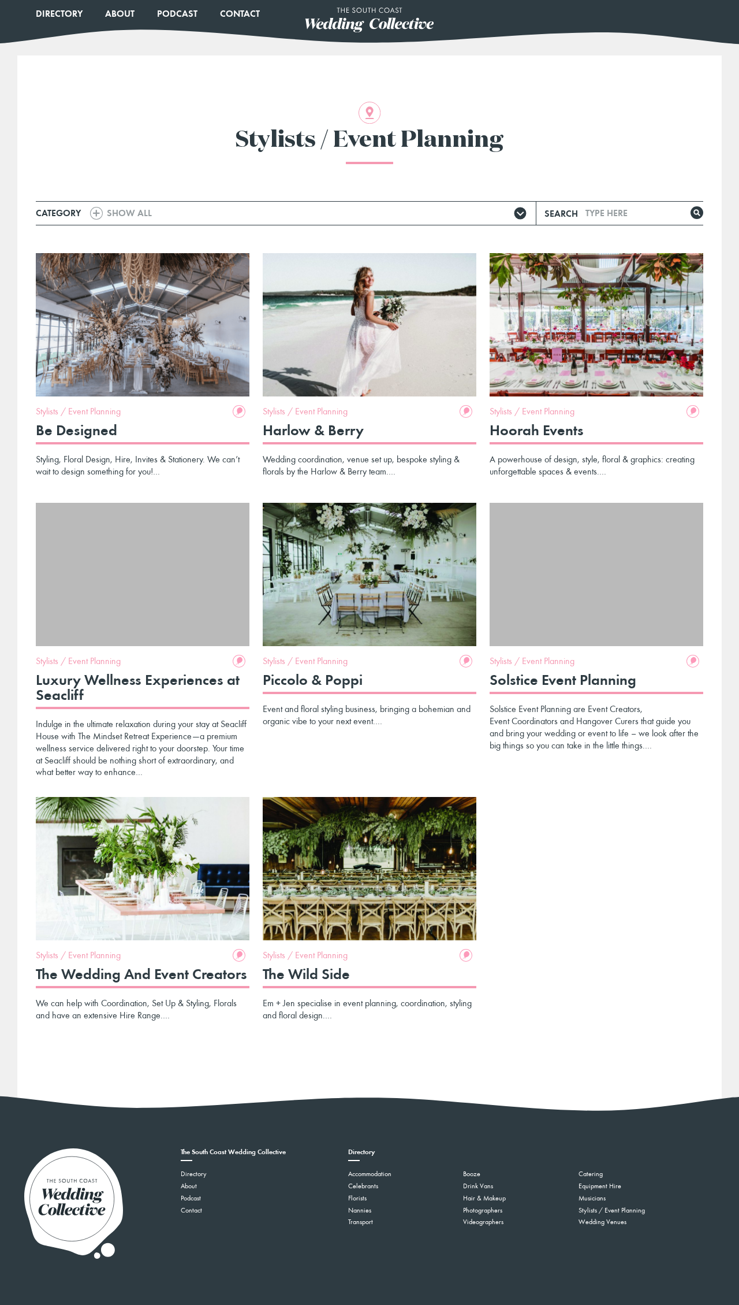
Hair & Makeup (484, 1198)
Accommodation (369, 1174)
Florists (357, 1198)
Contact (240, 13)
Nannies (359, 1210)
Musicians (592, 1198)
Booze (471, 1174)
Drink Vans (478, 1186)
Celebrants (363, 1186)
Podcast (177, 13)
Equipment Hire (599, 1186)
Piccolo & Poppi (313, 679)
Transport (360, 1222)
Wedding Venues (602, 1222)
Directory (59, 13)
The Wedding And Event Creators (141, 974)
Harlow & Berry (313, 430)
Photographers (482, 1210)
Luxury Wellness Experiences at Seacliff (138, 687)
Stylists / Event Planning (78, 411)
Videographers (483, 1222)
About (120, 13)
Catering (590, 1174)
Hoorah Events (537, 430)
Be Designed (76, 430)
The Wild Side (306, 974)
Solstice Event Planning (563, 679)
